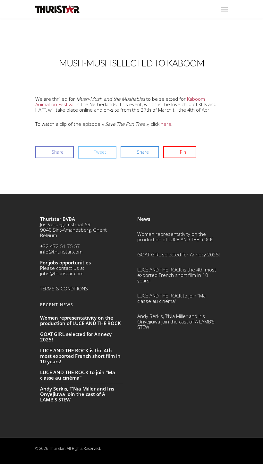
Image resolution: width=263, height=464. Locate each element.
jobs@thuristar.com (61, 273)
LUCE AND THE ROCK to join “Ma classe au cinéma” (171, 298)
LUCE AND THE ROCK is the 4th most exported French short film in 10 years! (176, 275)
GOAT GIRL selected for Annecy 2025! (178, 254)
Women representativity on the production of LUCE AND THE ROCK (175, 237)
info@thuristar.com (61, 251)
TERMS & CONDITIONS (64, 288)
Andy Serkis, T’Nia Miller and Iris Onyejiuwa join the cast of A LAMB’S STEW (176, 321)
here (166, 124)
